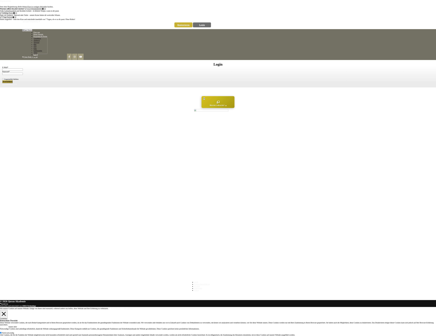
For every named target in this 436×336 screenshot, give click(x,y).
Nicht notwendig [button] (6, 331)
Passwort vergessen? (9, 84)
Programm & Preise (40, 36)
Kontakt (197, 286)
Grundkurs (37, 38)
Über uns (36, 32)
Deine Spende (38, 34)
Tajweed (36, 42)
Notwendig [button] (4, 327)
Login (202, 25)
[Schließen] (204, 99)
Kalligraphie (37, 51)
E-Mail (5, 67)
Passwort (6, 72)
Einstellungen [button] (116, 308)
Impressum (198, 288)
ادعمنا (35, 55)
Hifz (34, 44)
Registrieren (183, 25)
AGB (196, 282)
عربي (35, 57)
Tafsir (35, 53)
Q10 (34, 47)
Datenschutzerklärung (202, 284)
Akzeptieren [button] (128, 308)
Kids (35, 49)
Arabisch (36, 40)
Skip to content (5, 1)
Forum (196, 290)
